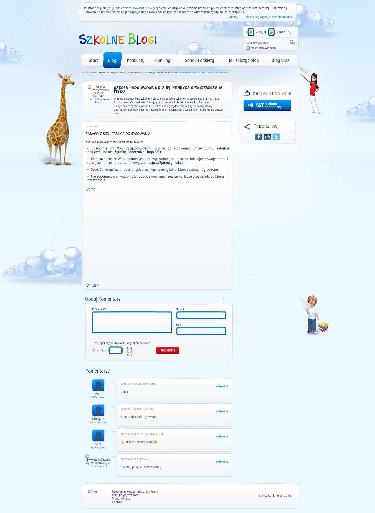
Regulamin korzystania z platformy (135, 492)
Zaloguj (261, 32)
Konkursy (136, 60)
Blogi (112, 60)
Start (93, 60)
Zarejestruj (284, 32)
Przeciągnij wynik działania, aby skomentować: (121, 343)
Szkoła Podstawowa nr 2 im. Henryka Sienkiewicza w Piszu (149, 72)
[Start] (117, 47)
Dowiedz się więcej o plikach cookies (267, 17)
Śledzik (267, 136)
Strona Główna (99, 72)
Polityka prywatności (126, 495)
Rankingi (163, 60)
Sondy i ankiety (199, 60)
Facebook (259, 136)
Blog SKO (280, 60)
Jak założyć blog (244, 60)
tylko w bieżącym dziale (263, 48)
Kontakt (117, 502)
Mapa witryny (121, 498)
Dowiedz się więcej (145, 8)
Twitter (276, 136)
